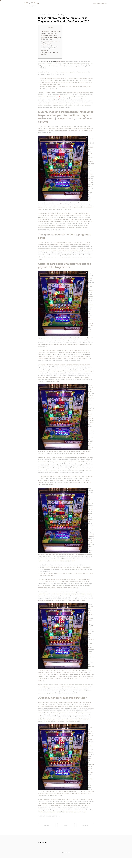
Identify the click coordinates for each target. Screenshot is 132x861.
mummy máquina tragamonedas (53, 61)
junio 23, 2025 (42, 15)
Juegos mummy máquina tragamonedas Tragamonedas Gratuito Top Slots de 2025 (63, 19)
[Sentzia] (31, 4)
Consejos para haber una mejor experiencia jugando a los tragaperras (50, 48)
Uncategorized (55, 816)
